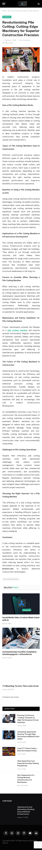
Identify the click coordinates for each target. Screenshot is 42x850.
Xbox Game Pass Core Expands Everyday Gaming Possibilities (28, 763)
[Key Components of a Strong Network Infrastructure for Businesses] (8, 778)
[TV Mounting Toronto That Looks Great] (21, 672)
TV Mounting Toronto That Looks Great (20, 686)
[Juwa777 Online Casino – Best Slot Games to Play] (8, 751)
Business (6, 17)
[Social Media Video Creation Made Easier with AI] (21, 603)
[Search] (38, 3)
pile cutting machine (11, 579)
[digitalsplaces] (22, 4)
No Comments (25, 40)
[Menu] (3, 3)
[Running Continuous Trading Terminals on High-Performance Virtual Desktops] (8, 718)
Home (4, 11)
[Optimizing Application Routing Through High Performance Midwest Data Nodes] (8, 734)
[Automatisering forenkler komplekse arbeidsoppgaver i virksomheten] (21, 638)
